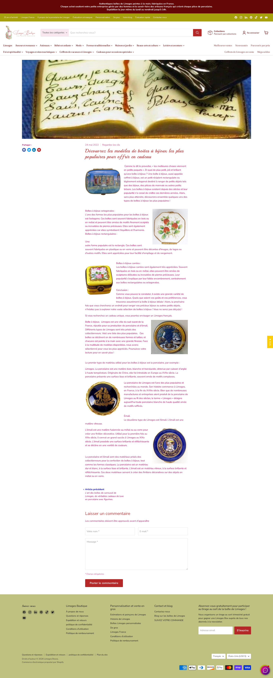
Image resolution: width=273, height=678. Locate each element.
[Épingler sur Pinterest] (39, 150)
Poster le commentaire (104, 583)
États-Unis (237, 656)
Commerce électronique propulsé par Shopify (43, 662)
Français (217, 656)
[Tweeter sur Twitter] (29, 150)
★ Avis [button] (270, 342)
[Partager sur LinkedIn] (34, 150)
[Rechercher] (197, 32)
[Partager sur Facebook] (24, 150)
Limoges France (27, 17)
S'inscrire (243, 630)
